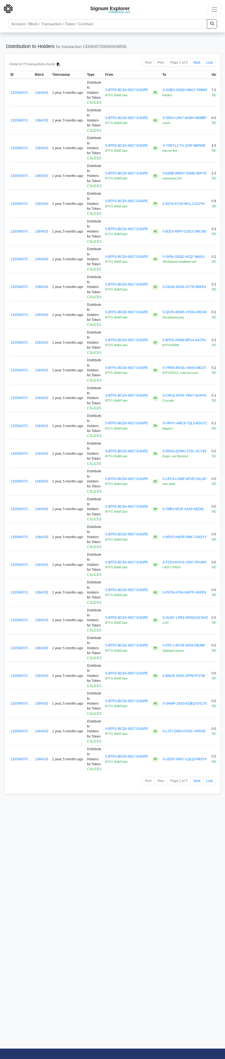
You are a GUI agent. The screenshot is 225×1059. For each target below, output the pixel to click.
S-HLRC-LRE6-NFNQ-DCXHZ (185, 618)
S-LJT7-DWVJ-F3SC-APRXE (184, 731)
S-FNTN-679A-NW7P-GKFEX (184, 592)
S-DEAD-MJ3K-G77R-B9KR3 (184, 287)
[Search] (212, 24)
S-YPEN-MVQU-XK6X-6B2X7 (184, 368)
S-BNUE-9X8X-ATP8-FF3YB (183, 676)
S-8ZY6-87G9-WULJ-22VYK (183, 204)
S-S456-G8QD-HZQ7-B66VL (183, 257)
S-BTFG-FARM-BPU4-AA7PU (184, 340)
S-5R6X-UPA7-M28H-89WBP (184, 118)
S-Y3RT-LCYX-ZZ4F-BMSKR (184, 146)
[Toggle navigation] (214, 9)
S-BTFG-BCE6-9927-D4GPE (126, 90)
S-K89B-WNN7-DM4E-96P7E (184, 173)
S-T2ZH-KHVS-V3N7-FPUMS (184, 562)
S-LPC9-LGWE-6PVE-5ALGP (184, 479)
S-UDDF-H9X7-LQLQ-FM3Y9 (184, 759)
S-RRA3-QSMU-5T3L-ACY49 (184, 451)
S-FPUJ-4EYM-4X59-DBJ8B (183, 645)
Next (196, 62)
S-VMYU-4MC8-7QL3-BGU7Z (184, 423)
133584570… (20, 93)
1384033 (41, 93)
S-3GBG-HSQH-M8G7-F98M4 (184, 90)
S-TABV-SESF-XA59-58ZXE (183, 509)
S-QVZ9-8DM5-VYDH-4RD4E (184, 312)
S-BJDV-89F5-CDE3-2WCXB (184, 231)
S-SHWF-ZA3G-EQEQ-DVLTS (184, 703)
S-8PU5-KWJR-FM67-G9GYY (184, 537)
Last (209, 62)
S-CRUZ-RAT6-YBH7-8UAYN (184, 395)
